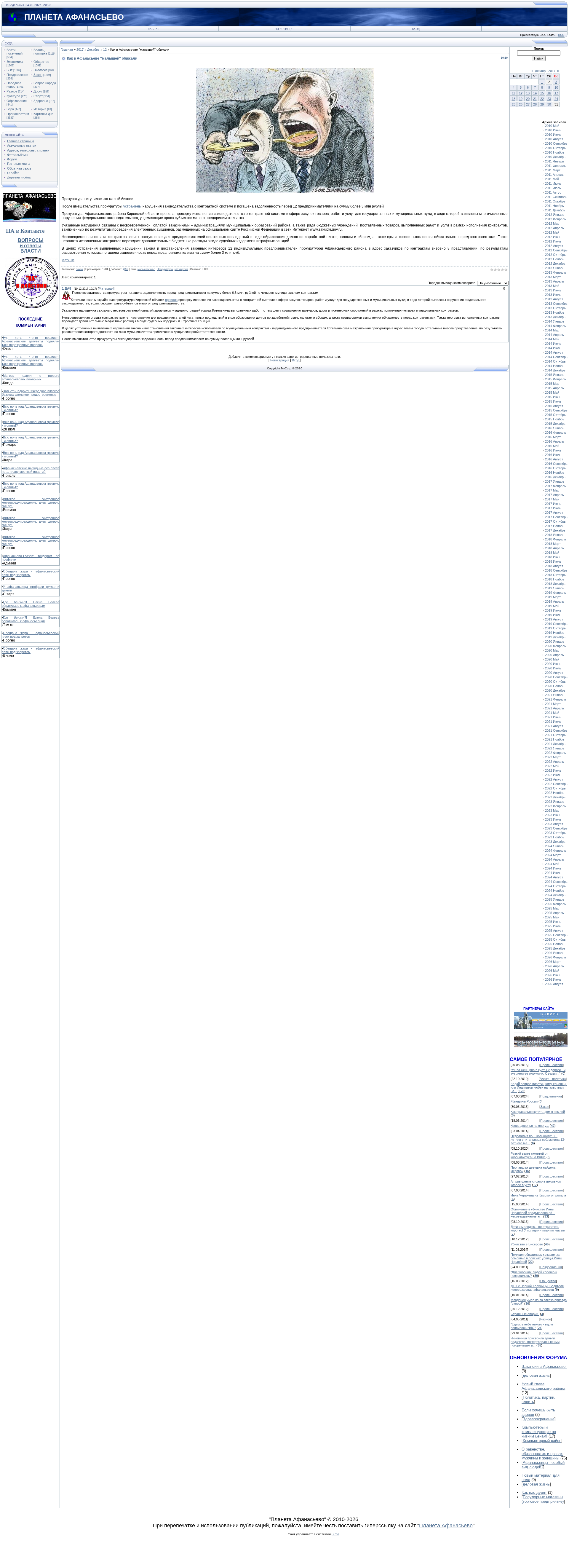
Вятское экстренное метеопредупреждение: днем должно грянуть (30, 502)
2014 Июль (553, 348)
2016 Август (554, 459)
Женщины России (524, 1101)
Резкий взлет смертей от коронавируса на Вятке (529, 1155)
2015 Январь (554, 374)
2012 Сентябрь (556, 250)
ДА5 (125, 269)
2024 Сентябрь (556, 881)
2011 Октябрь (555, 201)
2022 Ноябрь (554, 792)
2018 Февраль (555, 539)
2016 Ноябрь (554, 472)
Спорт (38, 96)
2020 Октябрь (555, 681)
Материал (106, 288)
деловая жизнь (536, 1375)
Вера (10, 109)
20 (528, 98)
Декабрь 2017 (545, 71)
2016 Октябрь (555, 468)
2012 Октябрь (555, 254)
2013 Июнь (553, 290)
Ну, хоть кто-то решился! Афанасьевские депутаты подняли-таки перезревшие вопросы (30, 341)
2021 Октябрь (555, 735)
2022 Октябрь (555, 788)
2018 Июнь (553, 557)
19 (520, 98)
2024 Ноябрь (554, 890)
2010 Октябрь (555, 148)
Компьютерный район (542, 1440)
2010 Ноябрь (554, 152)
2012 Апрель (554, 228)
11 (513, 93)
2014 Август (554, 352)
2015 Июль (553, 401)
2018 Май (552, 552)
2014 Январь (554, 321)
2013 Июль (553, 294)
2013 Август (554, 299)
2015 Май (552, 392)
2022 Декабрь (555, 797)
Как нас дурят (534, 1492)
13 (528, 93)
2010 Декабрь (555, 157)
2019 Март (553, 597)
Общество (41, 61)
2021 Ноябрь (554, 739)
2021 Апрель (554, 708)
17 (556, 93)
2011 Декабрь (555, 210)
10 (556, 87)
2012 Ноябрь (554, 259)
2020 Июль (553, 668)
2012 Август (554, 246)
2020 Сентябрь (556, 677)
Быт (9, 70)
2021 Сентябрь (556, 730)
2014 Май (552, 339)
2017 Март (553, 490)
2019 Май (552, 606)
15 (542, 93)
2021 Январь (554, 695)
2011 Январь (554, 161)
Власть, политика (40, 51)
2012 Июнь (553, 237)
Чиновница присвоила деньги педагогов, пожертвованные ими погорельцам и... (535, 1341)
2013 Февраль (555, 272)
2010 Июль (553, 134)
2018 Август (554, 566)
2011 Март (552, 170)
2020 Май (552, 659)
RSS (561, 34)
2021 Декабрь (555, 744)
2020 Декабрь (555, 690)
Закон (37, 74)
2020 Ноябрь (554, 686)
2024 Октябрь (555, 886)
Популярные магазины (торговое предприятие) (543, 1499)
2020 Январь (554, 641)
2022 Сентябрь (556, 784)
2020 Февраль (555, 646)
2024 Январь (554, 846)
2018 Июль (553, 561)
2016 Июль (553, 455)
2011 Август (554, 192)
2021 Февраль (555, 699)
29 (542, 104)
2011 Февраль (555, 165)
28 (535, 104)
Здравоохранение (538, 1419)
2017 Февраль (555, 486)
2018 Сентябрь (556, 570)
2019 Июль (553, 615)
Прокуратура (165, 269)
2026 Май (552, 970)
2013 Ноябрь (554, 312)
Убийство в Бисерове (527, 1244)
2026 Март (553, 961)
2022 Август (554, 779)
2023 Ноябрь (554, 837)
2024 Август (554, 877)
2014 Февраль (555, 326)
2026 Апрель (554, 966)
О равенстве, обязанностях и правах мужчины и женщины (542, 1453)
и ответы (30, 245)
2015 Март (553, 383)
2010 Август (554, 139)
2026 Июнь (553, 975)
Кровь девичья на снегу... (530, 1125)
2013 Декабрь (555, 317)
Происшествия (18, 114)
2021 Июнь (553, 717)
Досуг (37, 91)
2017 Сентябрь (556, 517)
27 (528, 104)
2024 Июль (553, 873)
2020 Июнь (553, 664)
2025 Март (553, 908)
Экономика (15, 61)
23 (549, 98)
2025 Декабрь (555, 948)
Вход (416, 29)
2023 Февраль (555, 806)
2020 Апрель (554, 655)
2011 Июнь (553, 183)
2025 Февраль (555, 904)
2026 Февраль (555, 957)
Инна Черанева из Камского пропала (538, 1195)
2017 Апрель (554, 495)
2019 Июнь (553, 610)
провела (171, 299)
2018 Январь (554, 535)
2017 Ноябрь (554, 526)
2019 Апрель (554, 601)
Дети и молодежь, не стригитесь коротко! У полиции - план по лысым (538, 1228)
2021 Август (554, 726)
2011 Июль (553, 188)
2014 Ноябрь (554, 366)
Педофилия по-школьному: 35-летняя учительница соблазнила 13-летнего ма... (538, 1139)
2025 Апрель (554, 913)
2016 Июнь (553, 450)
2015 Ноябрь (554, 419)
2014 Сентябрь (556, 357)
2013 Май (552, 286)
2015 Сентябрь (556, 410)
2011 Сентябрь (556, 197)
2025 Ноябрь (554, 944)
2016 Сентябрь (556, 463)
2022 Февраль (555, 752)
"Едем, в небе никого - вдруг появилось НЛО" (532, 1326)
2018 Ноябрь (554, 579)
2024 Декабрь (555, 895)
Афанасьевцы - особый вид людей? (543, 1464)
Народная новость (14, 84)
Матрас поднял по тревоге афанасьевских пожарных (30, 377)
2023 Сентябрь (556, 828)
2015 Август (554, 406)
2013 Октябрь (555, 308)
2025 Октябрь (555, 939)
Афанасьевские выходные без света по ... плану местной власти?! (30, 469)
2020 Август (554, 672)
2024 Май (552, 864)
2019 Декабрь (555, 637)
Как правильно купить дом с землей (538, 1111)
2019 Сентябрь (556, 624)
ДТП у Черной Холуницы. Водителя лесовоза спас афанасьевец (537, 1287)
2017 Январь (554, 481)
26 (520, 104)
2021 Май (552, 712)
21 (535, 98)
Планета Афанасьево (446, 1526)
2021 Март (553, 704)
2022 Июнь (553, 770)
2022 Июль (553, 775)
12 (105, 49)
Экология (40, 70)
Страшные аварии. (525, 1314)
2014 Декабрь (555, 370)
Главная (153, 29)
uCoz (335, 1534)
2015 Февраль (555, 379)
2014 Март (553, 330)
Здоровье (40, 101)
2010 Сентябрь (556, 143)
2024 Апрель (554, 859)
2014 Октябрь (555, 361)
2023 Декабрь (555, 841)
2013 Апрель (554, 281)
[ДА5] (71, 292)
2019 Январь (554, 588)
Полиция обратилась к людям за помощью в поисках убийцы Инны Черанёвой (536, 1258)
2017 (80, 49)
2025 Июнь (553, 921)
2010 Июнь (553, 130)
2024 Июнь (553, 868)
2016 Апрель (554, 441)
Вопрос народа (44, 83)
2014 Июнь (553, 343)
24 (556, 98)
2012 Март (553, 223)
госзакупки (181, 269)
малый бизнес (146, 269)
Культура (13, 96)
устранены (132, 206)
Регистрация (284, 29)
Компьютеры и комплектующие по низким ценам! (539, 1431)
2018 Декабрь (555, 583)
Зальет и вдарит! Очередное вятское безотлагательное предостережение (30, 392)
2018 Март (553, 543)
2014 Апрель (554, 334)
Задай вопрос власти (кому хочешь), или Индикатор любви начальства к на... (539, 1087)
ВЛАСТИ (30, 250)
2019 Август (554, 619)
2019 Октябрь (555, 628)
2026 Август (554, 984)
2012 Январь (554, 214)
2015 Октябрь (555, 415)
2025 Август (554, 930)
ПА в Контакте (25, 231)
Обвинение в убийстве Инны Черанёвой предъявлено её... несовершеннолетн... (533, 1212)
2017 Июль (553, 508)
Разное (12, 91)
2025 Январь (554, 899)
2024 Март (553, 855)
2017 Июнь (553, 503)
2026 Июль (553, 979)
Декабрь (93, 49)
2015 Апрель (554, 388)
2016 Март (553, 437)
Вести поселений (15, 51)
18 (513, 98)
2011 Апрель (554, 174)
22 (542, 98)
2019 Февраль (555, 592)
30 (549, 104)
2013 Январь (554, 268)
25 (513, 104)
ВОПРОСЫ (31, 240)
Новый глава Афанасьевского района (543, 1386)
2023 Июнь (553, 815)
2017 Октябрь (555, 521)
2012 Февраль (555, 219)
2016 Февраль (555, 432)
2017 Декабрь (555, 530)
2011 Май (552, 179)
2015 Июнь (553, 397)
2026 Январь (554, 953)
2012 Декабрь (555, 263)
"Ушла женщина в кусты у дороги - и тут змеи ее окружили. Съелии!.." (538, 1071)
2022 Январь (554, 748)
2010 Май (552, 125)
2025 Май (552, 917)
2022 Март (553, 757)
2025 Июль (553, 926)
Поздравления (17, 74)
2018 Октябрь (555, 575)
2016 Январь (554, 428)
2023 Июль (553, 819)
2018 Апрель (554, 548)
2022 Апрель (554, 761)
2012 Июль (553, 241)
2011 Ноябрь (554, 206)
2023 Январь (554, 801)
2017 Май (552, 499)
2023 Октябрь (555, 833)
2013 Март (553, 277)
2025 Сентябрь (556, 935)
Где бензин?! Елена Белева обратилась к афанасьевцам (30, 603)
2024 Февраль (555, 850)
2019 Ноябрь (554, 632)
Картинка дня (43, 114)
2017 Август (554, 512)
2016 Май (552, 446)
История (39, 109)
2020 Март (553, 650)
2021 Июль (553, 721)
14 (535, 93)
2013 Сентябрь (556, 303)
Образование (17, 101)
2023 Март (553, 810)
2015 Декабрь (555, 423)
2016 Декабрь (555, 477)
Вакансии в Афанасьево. (544, 1366)
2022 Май (552, 766)
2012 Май (552, 232)
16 (549, 93)
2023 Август (554, 824)
